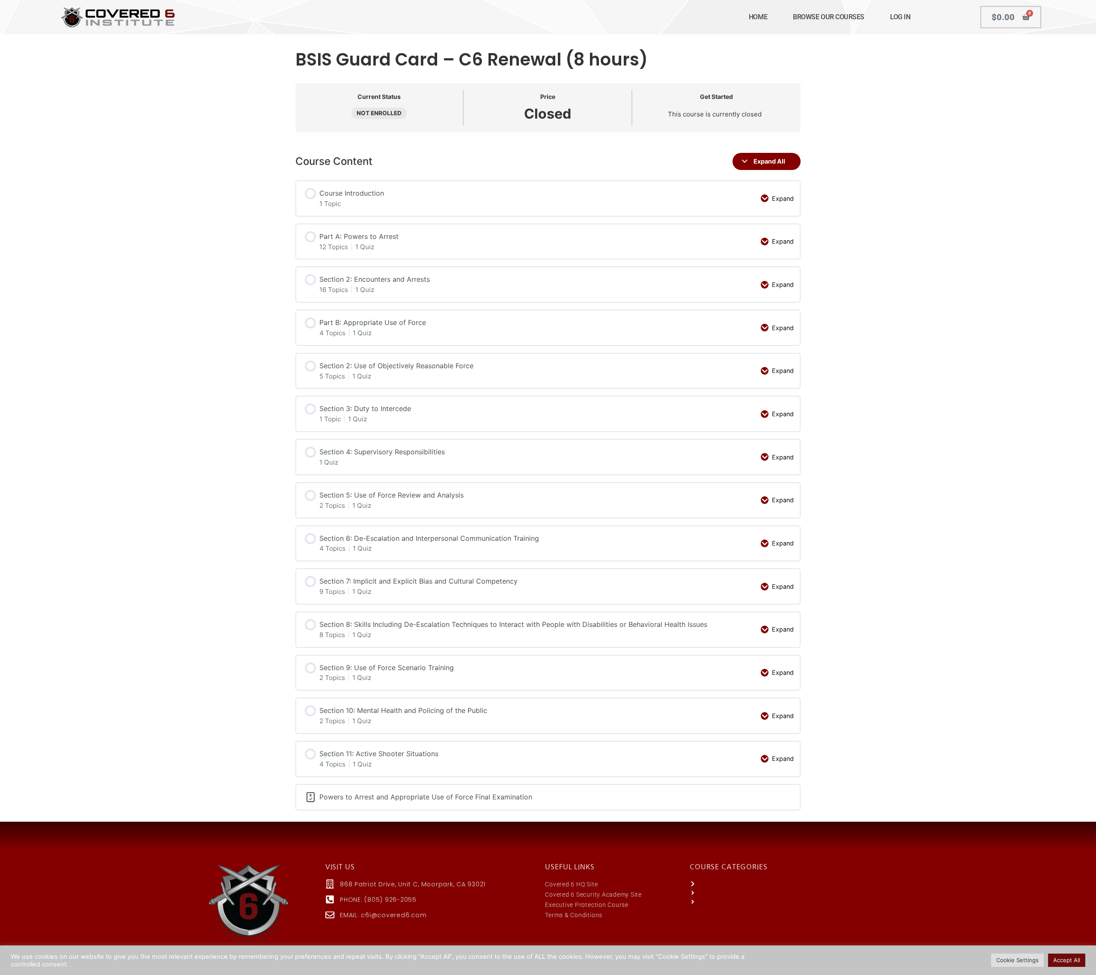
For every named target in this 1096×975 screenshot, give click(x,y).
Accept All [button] (1066, 960)
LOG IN (900, 17)
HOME (758, 17)
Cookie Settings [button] (1017, 960)
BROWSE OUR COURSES (828, 17)
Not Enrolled (379, 113)
